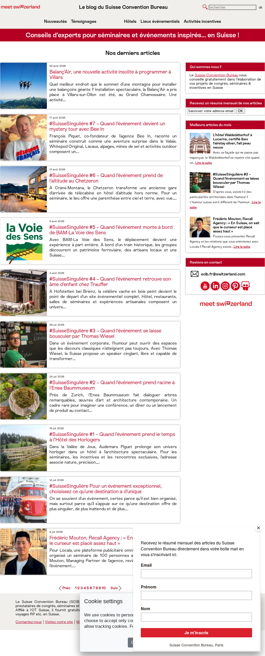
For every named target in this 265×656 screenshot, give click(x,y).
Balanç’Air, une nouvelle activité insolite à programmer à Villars (110, 74)
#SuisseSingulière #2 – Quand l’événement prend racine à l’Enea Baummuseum (112, 385)
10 (104, 588)
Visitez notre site (59, 622)
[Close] (258, 528)
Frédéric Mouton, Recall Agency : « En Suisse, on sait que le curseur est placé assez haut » (112, 540)
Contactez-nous (29, 622)
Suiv (114, 588)
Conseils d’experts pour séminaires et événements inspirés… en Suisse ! (132, 35)
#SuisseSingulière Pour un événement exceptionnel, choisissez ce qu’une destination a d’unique (105, 488)
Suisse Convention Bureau (216, 75)
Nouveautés (55, 21)
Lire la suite (203, 163)
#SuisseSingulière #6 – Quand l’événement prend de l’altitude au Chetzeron (106, 178)
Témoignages (83, 21)
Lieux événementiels (160, 21)
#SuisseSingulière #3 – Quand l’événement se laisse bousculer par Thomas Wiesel (105, 333)
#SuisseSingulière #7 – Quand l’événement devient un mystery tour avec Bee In (107, 126)
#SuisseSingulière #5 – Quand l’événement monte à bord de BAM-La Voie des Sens (111, 229)
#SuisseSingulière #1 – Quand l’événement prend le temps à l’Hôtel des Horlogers (112, 437)
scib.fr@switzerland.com (223, 274)
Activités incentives (202, 21)
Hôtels (130, 21)
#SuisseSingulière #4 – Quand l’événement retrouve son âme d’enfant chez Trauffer (110, 281)
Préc (66, 588)
